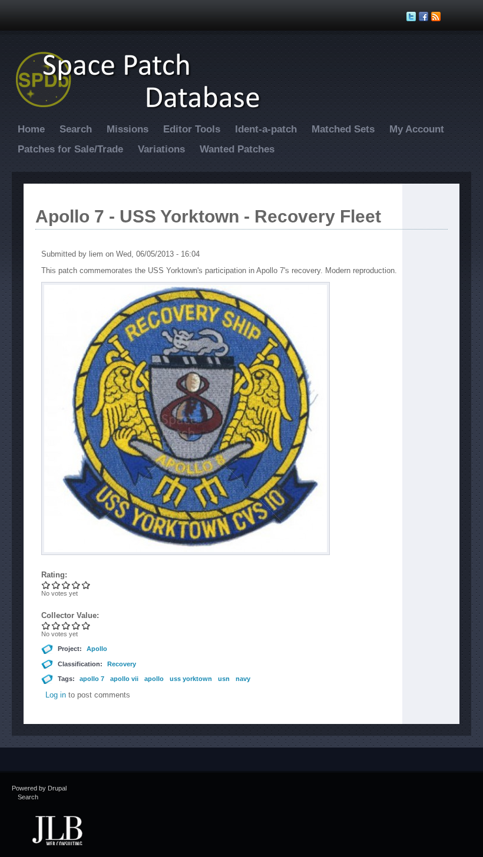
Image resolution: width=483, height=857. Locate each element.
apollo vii (124, 678)
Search (75, 129)
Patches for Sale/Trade (70, 149)
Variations (161, 149)
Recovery (121, 663)
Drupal (57, 788)
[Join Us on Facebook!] (425, 16)
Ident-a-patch (266, 129)
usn (224, 678)
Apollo (97, 648)
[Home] (144, 108)
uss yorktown (191, 678)
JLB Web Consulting (57, 829)
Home (31, 129)
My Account (416, 129)
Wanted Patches (237, 149)
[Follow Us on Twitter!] (412, 16)
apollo (154, 678)
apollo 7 (92, 678)
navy (243, 678)
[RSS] (437, 16)
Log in (55, 694)
